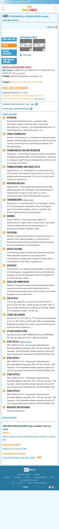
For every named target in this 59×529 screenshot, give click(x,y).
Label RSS (50, 27)
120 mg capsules (13, 374)
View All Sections (9, 114)
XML (32, 104)
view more (20, 73)
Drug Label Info (9, 39)
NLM (20, 483)
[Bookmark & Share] (53, 487)
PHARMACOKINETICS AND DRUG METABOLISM (23, 150)
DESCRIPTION (11, 117)
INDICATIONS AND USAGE (16, 183)
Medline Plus (8, 448)
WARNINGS (11, 216)
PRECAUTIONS (12, 232)
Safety (5, 45)
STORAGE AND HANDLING (16, 314)
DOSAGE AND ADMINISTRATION (18, 281)
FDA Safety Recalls (31, 436)
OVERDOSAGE (12, 265)
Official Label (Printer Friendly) (15, 109)
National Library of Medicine (18, 2)
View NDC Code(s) (28, 457)
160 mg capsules (13, 390)
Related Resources (7, 52)
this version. (39, 98)
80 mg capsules (13, 358)
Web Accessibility (40, 477)
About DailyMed (23, 474)
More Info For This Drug (8, 61)
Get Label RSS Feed (11, 457)
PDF (27, 104)
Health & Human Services (36, 483)
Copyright (17, 477)
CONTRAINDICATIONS (14, 199)
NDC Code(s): (8, 70)
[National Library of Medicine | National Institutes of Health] (29, 470)
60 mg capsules (13, 341)
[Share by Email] (50, 487)
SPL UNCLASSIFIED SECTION (17, 331)
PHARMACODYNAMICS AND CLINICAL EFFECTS (23, 166)
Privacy (27, 477)
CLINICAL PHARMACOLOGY (16, 134)
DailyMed (29, 8)
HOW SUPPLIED (12, 298)
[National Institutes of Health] (3, 2)
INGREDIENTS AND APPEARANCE (18, 407)
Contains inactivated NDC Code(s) (17, 67)
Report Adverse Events (12, 436)
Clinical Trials (21, 448)
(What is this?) (28, 200)
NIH (13, 483)
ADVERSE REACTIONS (14, 249)
